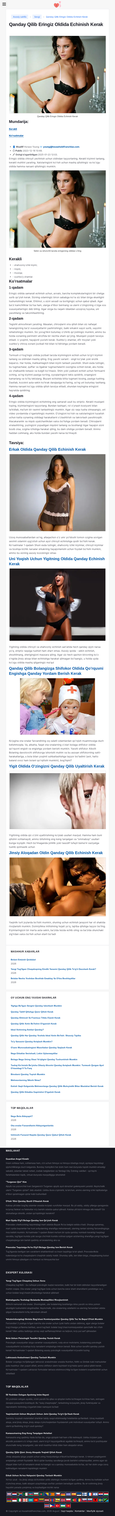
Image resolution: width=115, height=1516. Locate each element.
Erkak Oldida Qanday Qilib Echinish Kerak (47, 449)
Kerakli (13, 128)
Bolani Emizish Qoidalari (23, 959)
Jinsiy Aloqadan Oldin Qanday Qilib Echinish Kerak (56, 853)
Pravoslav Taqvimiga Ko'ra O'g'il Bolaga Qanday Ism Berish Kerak (39, 1247)
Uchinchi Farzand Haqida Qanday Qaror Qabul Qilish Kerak (41, 1135)
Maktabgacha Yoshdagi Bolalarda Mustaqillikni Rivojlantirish (37, 1300)
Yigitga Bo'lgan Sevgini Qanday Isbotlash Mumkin (36, 1006)
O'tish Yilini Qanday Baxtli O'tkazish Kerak (27, 1201)
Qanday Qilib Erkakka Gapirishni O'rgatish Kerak (35, 1092)
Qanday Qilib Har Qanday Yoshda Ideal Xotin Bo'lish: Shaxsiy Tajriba (46, 1035)
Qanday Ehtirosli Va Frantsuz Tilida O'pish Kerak (35, 1018)
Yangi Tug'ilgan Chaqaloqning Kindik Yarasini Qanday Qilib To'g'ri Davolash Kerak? (53, 969)
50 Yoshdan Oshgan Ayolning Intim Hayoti (27, 1395)
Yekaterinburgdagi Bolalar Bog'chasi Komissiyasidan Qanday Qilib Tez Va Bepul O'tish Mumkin (54, 1319)
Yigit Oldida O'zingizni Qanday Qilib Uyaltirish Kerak (56, 766)
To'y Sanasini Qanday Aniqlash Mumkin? (32, 1041)
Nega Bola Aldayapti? (22, 1116)
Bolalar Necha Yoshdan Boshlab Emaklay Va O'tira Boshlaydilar (43, 978)
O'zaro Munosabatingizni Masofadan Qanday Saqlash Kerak (41, 1047)
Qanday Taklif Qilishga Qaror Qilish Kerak (32, 1012)
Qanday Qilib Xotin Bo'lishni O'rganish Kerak (34, 1023)
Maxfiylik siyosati (95, 1511)
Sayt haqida (67, 1511)
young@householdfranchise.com (61, 146)
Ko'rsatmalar (16, 135)
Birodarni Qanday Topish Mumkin (28, 1074)
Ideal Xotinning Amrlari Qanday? (27, 1029)
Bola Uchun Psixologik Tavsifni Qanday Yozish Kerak (33, 1338)
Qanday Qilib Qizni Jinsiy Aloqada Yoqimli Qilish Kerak (34, 1452)
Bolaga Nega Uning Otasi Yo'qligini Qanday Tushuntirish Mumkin (44, 1059)
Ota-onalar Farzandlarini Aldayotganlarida (32, 1125)
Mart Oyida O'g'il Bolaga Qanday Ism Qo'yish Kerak (32, 1220)
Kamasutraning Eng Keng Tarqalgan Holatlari (29, 1433)
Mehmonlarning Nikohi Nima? (26, 1080)
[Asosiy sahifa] (57, 4)
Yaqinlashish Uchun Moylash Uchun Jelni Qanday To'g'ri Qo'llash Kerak (42, 1414)
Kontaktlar (80, 1511)
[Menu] (4, 4)
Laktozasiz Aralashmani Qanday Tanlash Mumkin (31, 1357)
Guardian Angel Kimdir (17, 1159)
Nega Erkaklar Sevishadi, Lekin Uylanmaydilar (34, 1053)
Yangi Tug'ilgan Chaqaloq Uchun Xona (25, 1281)
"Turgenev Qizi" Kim (16, 1182)
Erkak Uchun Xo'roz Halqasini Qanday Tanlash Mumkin (34, 1475)
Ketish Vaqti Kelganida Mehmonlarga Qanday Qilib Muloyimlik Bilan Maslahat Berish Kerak (57, 1086)
